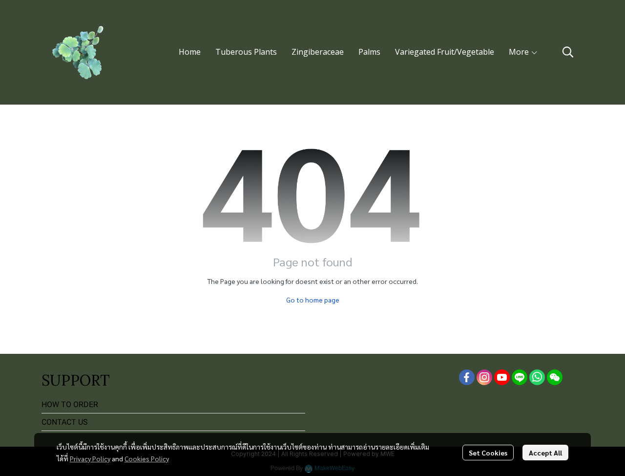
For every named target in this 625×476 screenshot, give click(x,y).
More (520, 51)
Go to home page (312, 299)
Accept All (545, 452)
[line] (519, 377)
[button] (568, 51)
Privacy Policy (90, 458)
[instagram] (484, 377)
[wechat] (554, 377)
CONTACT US (65, 422)
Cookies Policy (147, 458)
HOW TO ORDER (70, 404)
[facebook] (467, 377)
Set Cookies (488, 452)
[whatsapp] (537, 377)
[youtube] (502, 377)
